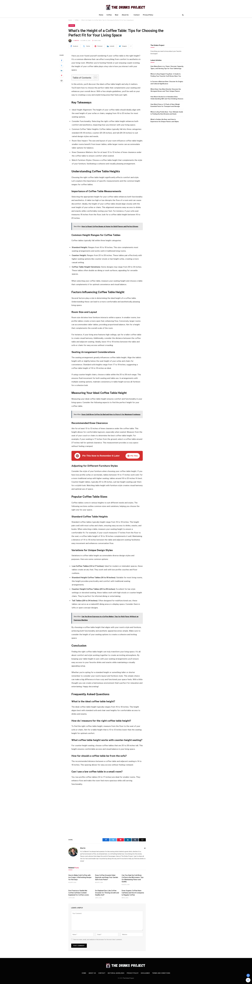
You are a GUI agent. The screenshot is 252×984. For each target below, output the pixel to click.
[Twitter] (61, 65)
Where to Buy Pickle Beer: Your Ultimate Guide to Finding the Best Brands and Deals (167, 113)
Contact (137, 15)
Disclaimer (145, 973)
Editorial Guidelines (116, 973)
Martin (76, 40)
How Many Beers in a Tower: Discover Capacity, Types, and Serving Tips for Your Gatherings (167, 67)
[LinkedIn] (61, 70)
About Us (125, 15)
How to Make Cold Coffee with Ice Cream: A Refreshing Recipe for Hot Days (79, 877)
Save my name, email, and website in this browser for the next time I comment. (97, 939)
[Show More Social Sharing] (131, 46)
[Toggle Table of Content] (94, 77)
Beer (116, 15)
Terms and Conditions (161, 973)
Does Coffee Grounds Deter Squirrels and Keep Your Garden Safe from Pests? (106, 877)
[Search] (183, 15)
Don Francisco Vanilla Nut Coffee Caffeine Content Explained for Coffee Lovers (78, 893)
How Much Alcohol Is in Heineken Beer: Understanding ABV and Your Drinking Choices (167, 98)
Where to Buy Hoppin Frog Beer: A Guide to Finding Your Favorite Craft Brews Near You (166, 75)
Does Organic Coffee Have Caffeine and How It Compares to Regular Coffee (133, 893)
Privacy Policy (148, 15)
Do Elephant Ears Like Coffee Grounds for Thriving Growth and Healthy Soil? (107, 893)
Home (101, 15)
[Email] (61, 81)
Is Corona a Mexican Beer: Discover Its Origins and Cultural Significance (167, 82)
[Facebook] (61, 60)
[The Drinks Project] (126, 7)
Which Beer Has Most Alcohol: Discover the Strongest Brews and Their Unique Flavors (166, 90)
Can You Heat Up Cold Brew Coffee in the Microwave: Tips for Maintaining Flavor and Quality (133, 878)
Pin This (134, 456)
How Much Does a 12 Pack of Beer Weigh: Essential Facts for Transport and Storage (165, 105)
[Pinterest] (61, 75)
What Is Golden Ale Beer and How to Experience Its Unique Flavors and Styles (165, 120)
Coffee (109, 15)
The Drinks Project (128, 978)
